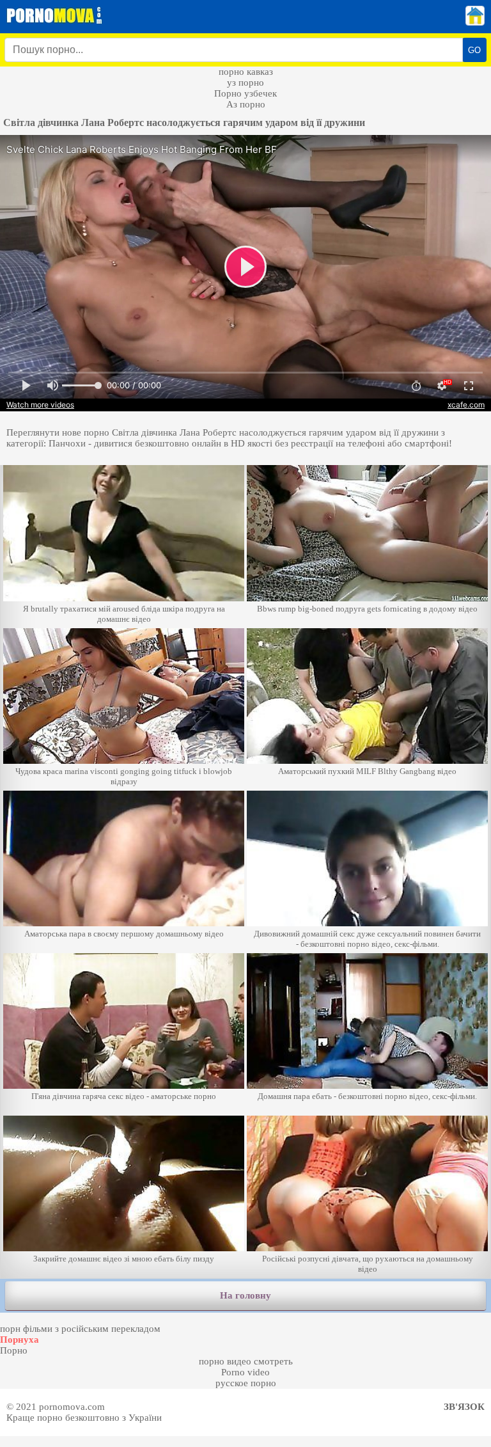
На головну (245, 1295)
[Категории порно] (475, 22)
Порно (13, 1350)
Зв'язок (464, 1407)
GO (474, 50)
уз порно (245, 82)
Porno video (245, 1372)
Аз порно (245, 104)
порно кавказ (246, 72)
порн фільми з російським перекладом (80, 1329)
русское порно (245, 1383)
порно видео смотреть (246, 1361)
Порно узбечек (245, 93)
